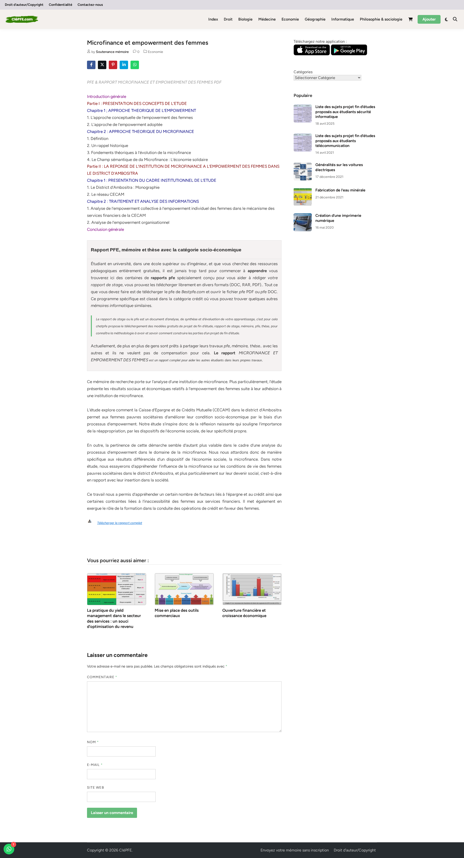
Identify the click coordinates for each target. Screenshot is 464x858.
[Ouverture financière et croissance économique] (252, 589)
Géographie (315, 19)
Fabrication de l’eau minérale (340, 190)
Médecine (267, 19)
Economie (290, 19)
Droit (228, 19)
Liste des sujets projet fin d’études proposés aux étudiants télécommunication (345, 140)
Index (213, 19)
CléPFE (125, 850)
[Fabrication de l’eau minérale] (303, 190)
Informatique (342, 19)
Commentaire (102, 677)
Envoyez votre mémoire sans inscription (295, 850)
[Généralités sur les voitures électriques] (303, 165)
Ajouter (429, 19)
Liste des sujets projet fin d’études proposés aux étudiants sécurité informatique (345, 111)
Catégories (303, 72)
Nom (93, 742)
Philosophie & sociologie (381, 19)
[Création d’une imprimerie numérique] (303, 216)
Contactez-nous (90, 5)
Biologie (245, 19)
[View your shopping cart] (410, 20)
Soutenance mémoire (112, 52)
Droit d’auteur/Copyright (24, 5)
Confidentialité (60, 5)
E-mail (95, 765)
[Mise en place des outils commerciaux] (184, 589)
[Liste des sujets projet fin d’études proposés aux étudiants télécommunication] (303, 136)
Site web (95, 787)
